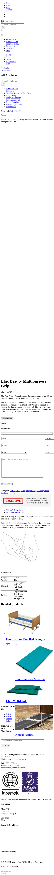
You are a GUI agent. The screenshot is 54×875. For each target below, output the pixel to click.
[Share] (7, 871)
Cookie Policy (6, 830)
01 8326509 (6, 70)
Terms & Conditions (9, 838)
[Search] (3, 27)
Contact (9, 10)
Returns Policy (7, 847)
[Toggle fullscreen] (5, 871)
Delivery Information (9, 843)
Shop (10, 119)
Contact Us (5, 115)
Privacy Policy (7, 834)
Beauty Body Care (33, 119)
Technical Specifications (15, 512)
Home (8, 3)
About (8, 5)
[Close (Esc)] (10, 871)
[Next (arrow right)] (5, 873)
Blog (8, 7)
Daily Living (19, 119)
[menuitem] (11, 39)
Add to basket (7, 419)
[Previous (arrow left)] (2, 873)
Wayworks (7, 866)
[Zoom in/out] (2, 871)
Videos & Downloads (14, 510)
